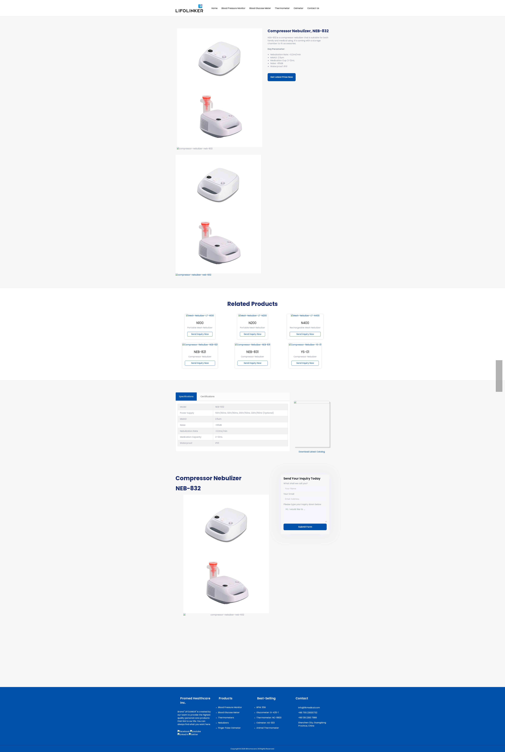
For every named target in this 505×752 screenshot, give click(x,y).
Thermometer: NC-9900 (268, 717)
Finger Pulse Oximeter (229, 727)
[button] (326, 8)
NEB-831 (252, 352)
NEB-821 (200, 352)
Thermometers (226, 717)
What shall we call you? (296, 483)
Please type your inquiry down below (302, 504)
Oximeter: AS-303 (265, 722)
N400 (305, 323)
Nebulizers (223, 722)
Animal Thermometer (267, 727)
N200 (252, 323)
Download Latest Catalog (312, 451)
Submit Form (305, 526)
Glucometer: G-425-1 (267, 712)
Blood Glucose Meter (229, 712)
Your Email (289, 494)
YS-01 (305, 352)
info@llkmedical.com (309, 707)
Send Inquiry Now (200, 334)
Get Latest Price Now (281, 77)
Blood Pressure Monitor (230, 707)
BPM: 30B (261, 707)
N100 (200, 323)
